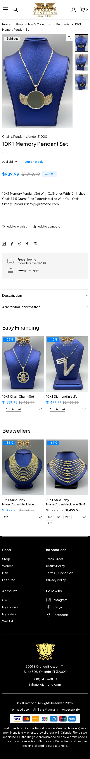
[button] (69, 37)
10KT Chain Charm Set (18, 396)
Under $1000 (37, 136)
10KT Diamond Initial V (61, 396)
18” (50, 516)
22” (50, 522)
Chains (7, 136)
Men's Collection (39, 24)
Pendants (63, 24)
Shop (19, 24)
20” (67, 516)
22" (6, 516)
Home (6, 24)
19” (58, 516)
